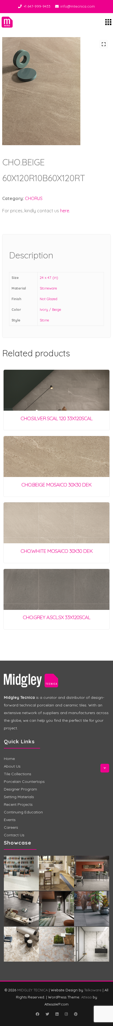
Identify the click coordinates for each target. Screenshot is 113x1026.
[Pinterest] (75, 1014)
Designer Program (20, 789)
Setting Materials (19, 796)
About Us (12, 766)
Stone (44, 320)
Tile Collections (17, 773)
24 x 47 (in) (49, 277)
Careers (11, 827)
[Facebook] (37, 1014)
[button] (103, 44)
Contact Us (14, 835)
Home (9, 758)
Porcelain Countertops (24, 781)
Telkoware (92, 990)
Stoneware (48, 288)
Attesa (86, 997)
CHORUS (34, 198)
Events (10, 819)
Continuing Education (23, 812)
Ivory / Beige (50, 309)
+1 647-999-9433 (37, 6)
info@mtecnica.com (77, 6)
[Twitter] (47, 1014)
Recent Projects (18, 804)
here (64, 210)
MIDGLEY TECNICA (32, 990)
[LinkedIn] (56, 1014)
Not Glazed (48, 299)
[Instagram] (66, 1014)
